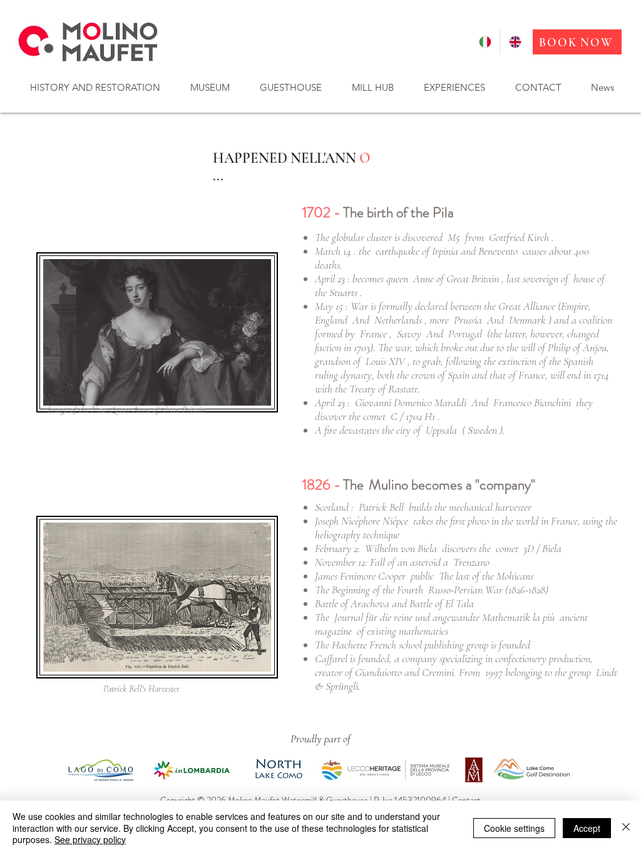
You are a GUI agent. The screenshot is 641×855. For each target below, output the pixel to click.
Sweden (482, 430)
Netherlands (398, 320)
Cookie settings (514, 828)
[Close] (625, 828)
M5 (454, 237)
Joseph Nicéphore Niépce (361, 521)
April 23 (330, 278)
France (373, 333)
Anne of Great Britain (456, 278)
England (331, 320)
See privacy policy (90, 839)
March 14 (333, 251)
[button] (95, 87)
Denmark (527, 320)
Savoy (409, 333)
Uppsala (441, 430)
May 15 (329, 306)
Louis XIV (385, 361)
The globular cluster (353, 237)
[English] (515, 41)
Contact (466, 800)
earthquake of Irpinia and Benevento (447, 251)
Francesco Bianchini (532, 402)
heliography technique (357, 534)
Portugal (465, 333)
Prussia (468, 320)
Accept (586, 828)
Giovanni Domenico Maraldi (410, 402)
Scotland (332, 507)
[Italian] (485, 41)
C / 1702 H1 (413, 416)
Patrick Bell (381, 507)
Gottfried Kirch (519, 237)
